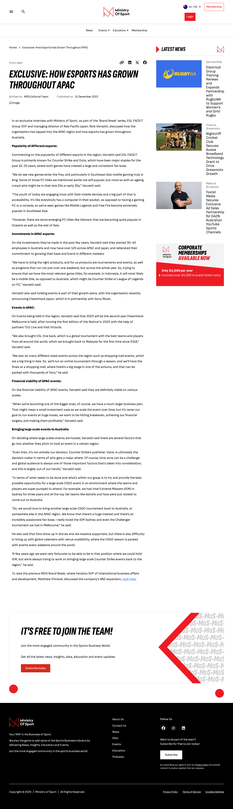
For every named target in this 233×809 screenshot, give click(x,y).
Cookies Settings (214, 791)
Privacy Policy (201, 765)
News (89, 30)
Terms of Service (192, 791)
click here (129, 579)
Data (115, 738)
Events (102, 30)
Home (13, 47)
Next (219, 693)
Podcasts (118, 757)
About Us (118, 719)
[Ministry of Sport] (116, 12)
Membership (214, 7)
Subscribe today (35, 668)
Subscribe (171, 755)
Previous (13, 689)
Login (190, 16)
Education (119, 30)
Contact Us (119, 725)
